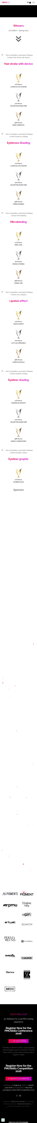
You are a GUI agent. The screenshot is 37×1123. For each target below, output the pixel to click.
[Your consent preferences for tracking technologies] (3, 1120)
